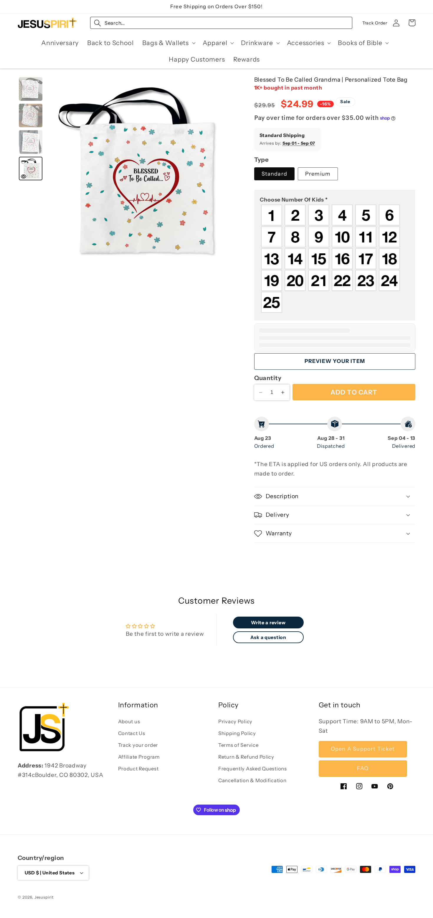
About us (129, 721)
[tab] (30, 89)
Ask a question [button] (268, 637)
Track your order (138, 745)
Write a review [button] (268, 622)
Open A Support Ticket (363, 749)
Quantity (268, 378)
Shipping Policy (237, 733)
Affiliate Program (139, 757)
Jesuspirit (44, 896)
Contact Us (131, 733)
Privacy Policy (235, 721)
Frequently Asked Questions (252, 769)
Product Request (138, 769)
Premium (317, 174)
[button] (168, 43)
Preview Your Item (335, 361)
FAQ (363, 768)
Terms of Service (238, 745)
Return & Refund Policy (246, 757)
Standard (274, 174)
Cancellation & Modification (252, 780)
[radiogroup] (335, 258)
